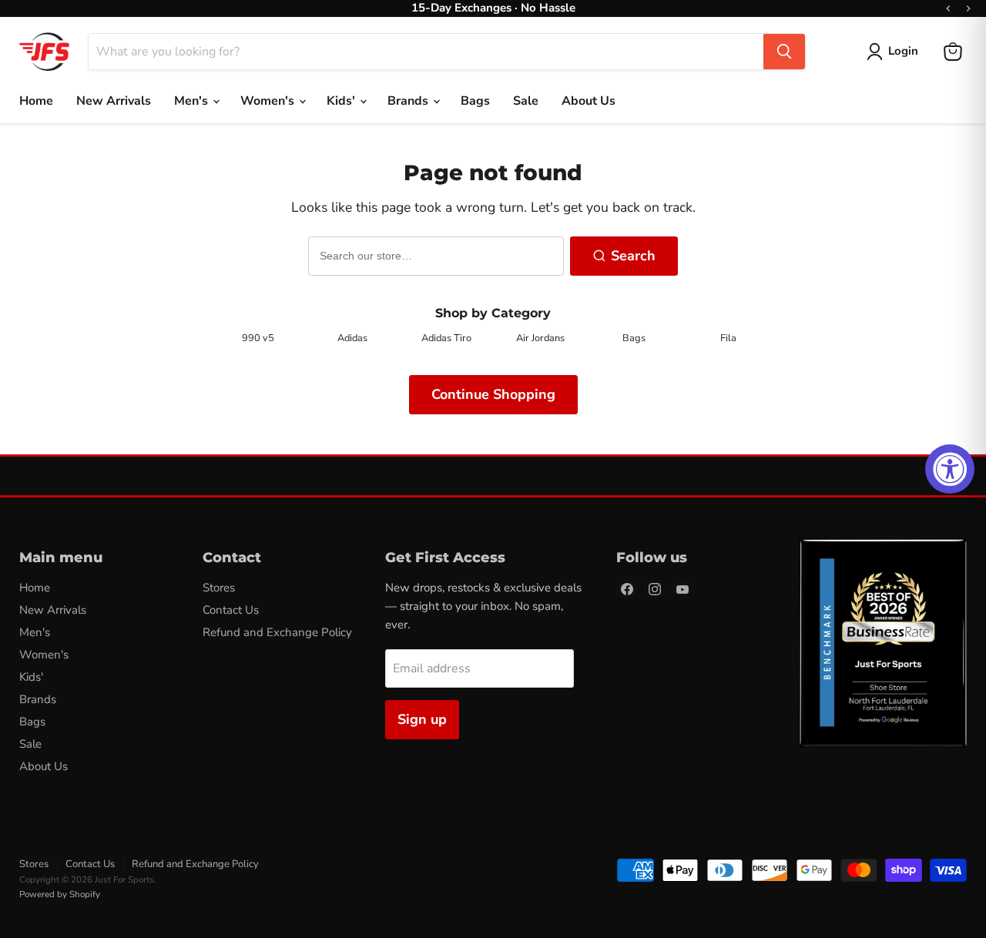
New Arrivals (113, 100)
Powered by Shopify (59, 894)
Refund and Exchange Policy (277, 632)
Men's (192, 100)
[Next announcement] (968, 8)
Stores (219, 587)
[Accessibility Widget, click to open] (949, 469)
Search (633, 255)
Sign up (422, 719)
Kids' (342, 100)
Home (36, 100)
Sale (525, 100)
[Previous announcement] (948, 8)
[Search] (784, 51)
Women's (268, 100)
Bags (475, 100)
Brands (409, 100)
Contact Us (231, 610)
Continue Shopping (493, 394)
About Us (588, 100)
